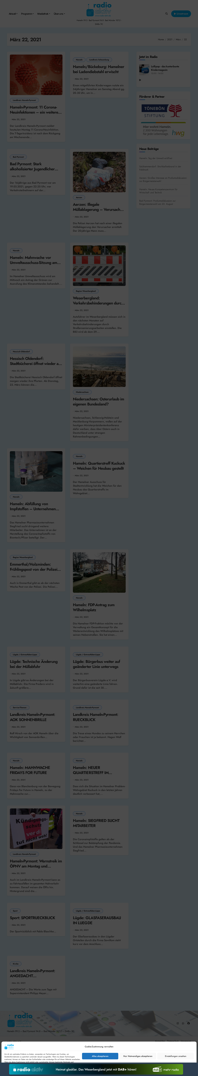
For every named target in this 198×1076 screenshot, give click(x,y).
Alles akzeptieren (100, 1056)
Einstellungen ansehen (175, 1056)
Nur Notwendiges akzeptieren (137, 1056)
